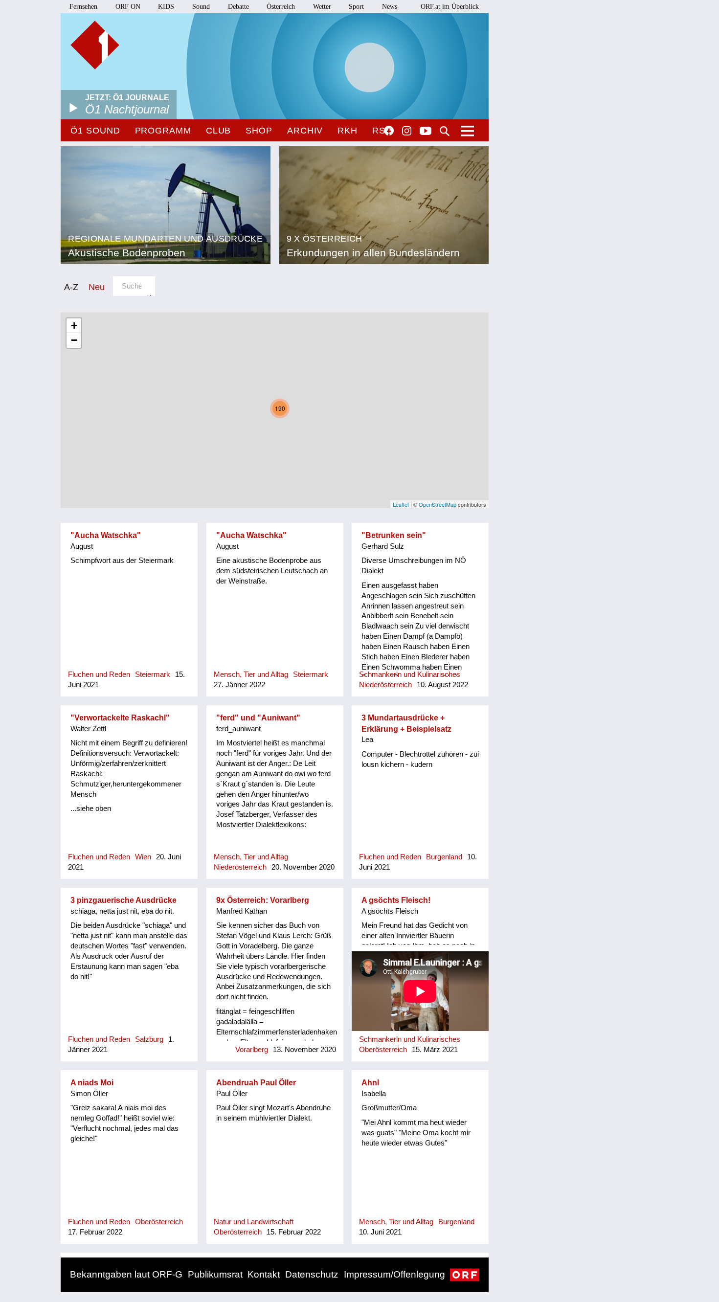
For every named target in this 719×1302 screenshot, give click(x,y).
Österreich (281, 6)
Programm (163, 130)
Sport (356, 6)
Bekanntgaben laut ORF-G (126, 1274)
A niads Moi (91, 1082)
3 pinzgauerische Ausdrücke (123, 900)
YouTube (425, 131)
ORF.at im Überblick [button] (450, 6)
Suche (444, 131)
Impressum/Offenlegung (394, 1274)
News (389, 6)
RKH (347, 130)
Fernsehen (83, 6)
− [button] (74, 340)
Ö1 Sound (95, 130)
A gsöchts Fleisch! (395, 900)
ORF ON (127, 6)
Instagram (406, 131)
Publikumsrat (215, 1274)
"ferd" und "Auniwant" (258, 718)
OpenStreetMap (437, 504)
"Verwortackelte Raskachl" (120, 718)
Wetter (322, 6)
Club (218, 130)
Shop (259, 130)
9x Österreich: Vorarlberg (262, 900)
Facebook (389, 130)
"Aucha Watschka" (105, 535)
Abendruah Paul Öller (256, 1082)
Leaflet (401, 504)
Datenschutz (311, 1274)
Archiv (305, 130)
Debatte (238, 6)
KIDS (166, 6)
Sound (201, 6)
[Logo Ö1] (94, 45)
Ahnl (370, 1082)
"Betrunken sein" (393, 535)
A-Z (71, 287)
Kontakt (263, 1274)
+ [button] (74, 325)
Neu (97, 287)
